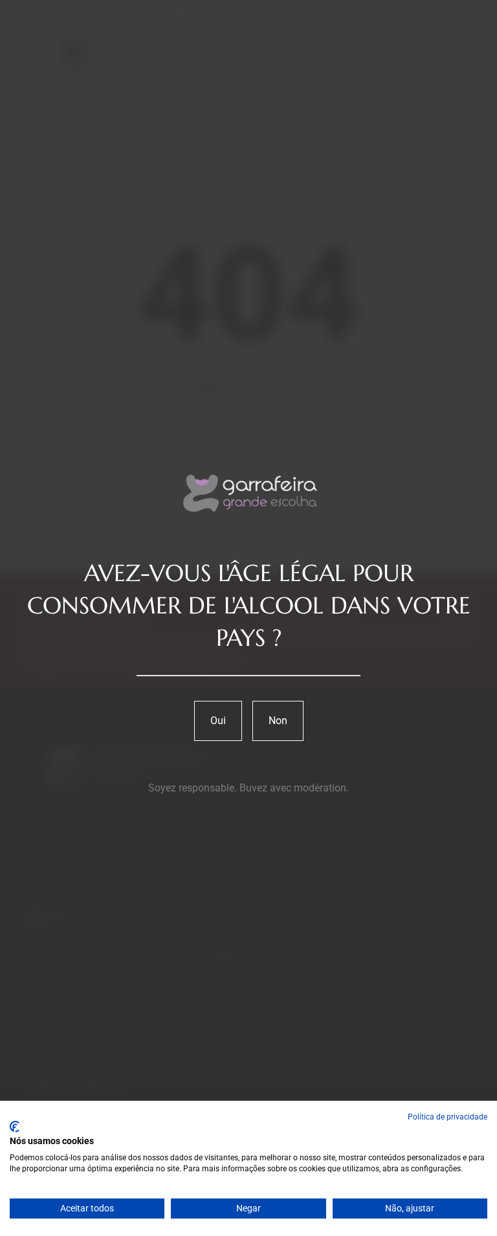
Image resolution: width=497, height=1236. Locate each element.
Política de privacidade (447, 1116)
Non (278, 720)
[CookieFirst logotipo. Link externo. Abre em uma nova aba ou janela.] (14, 1126)
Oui (218, 720)
